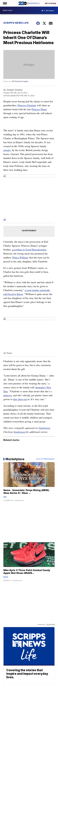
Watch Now (50, 3)
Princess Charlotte (27, 105)
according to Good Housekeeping (29, 249)
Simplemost (44, 428)
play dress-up (20, 399)
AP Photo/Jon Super (20, 81)
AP (4, 219)
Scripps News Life (16, 22)
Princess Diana (39, 109)
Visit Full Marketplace (45, 459)
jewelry (7, 150)
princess (7, 395)
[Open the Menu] (4, 3)
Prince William (20, 257)
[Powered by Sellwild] (50, 625)
